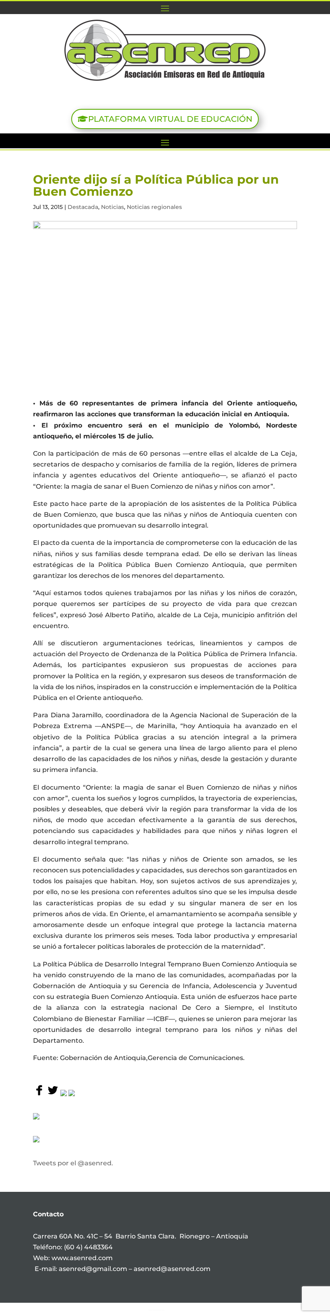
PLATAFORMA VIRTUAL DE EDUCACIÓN (170, 119)
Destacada (83, 207)
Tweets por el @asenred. (73, 1163)
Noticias (112, 207)
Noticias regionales (154, 207)
